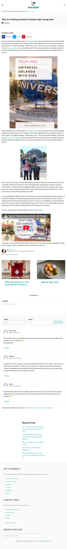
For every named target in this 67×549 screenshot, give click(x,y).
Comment (5, 301)
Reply (7, 348)
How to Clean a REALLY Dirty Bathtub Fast (31, 449)
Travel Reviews (8, 254)
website (40, 210)
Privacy (8, 518)
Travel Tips (15, 254)
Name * (6, 319)
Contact (8, 515)
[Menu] (2, 5)
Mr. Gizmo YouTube (11, 481)
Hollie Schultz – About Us (13, 509)
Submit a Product (11, 522)
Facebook (9, 484)
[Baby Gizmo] (33, 5)
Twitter (8, 493)
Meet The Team (10, 512)
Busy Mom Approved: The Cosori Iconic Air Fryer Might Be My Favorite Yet (33, 455)
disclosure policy (30, 11)
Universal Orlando (32, 41)
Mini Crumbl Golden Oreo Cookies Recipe (32, 443)
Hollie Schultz (11, 249)
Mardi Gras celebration (12, 48)
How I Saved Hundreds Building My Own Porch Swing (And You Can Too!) (33, 429)
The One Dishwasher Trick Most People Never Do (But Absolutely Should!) (32, 437)
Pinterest (8, 487)
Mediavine (48, 541)
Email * (31, 319)
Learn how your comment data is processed (39, 408)
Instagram (9, 490)
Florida (3, 254)
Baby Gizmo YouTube (12, 478)
